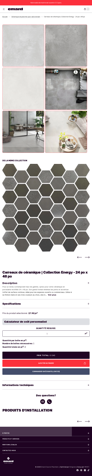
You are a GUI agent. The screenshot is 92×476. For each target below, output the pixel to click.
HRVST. (87, 467)
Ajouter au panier (46, 363)
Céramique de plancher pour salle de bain (25, 17)
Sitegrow (72, 467)
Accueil (5, 17)
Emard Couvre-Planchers (49, 467)
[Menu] (3, 9)
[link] (46, 208)
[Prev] (79, 257)
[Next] (87, 257)
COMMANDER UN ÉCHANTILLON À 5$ (46, 371)
